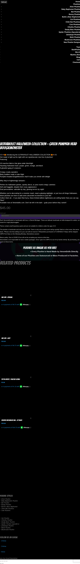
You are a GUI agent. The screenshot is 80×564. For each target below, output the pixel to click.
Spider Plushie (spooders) (10, 524)
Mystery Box (75, 55)
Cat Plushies (75, 19)
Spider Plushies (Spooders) (69, 32)
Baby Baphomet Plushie (70, 9)
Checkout (76, 62)
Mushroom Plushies (72, 40)
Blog (78, 57)
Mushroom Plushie (7, 529)
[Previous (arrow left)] (1, 563)
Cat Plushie (5, 518)
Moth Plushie (75, 37)
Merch (77, 52)
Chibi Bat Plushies (73, 22)
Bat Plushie (75, 12)
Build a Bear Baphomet (71, 17)
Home (78, 2)
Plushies (76, 4)
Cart (78, 60)
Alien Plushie (75, 7)
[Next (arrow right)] (3, 563)
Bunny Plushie (74, 14)
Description (5, 215)
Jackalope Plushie (73, 35)
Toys (78, 47)
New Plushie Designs (72, 42)
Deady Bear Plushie (72, 29)
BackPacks (76, 50)
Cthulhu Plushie (74, 27)
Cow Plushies (74, 24)
